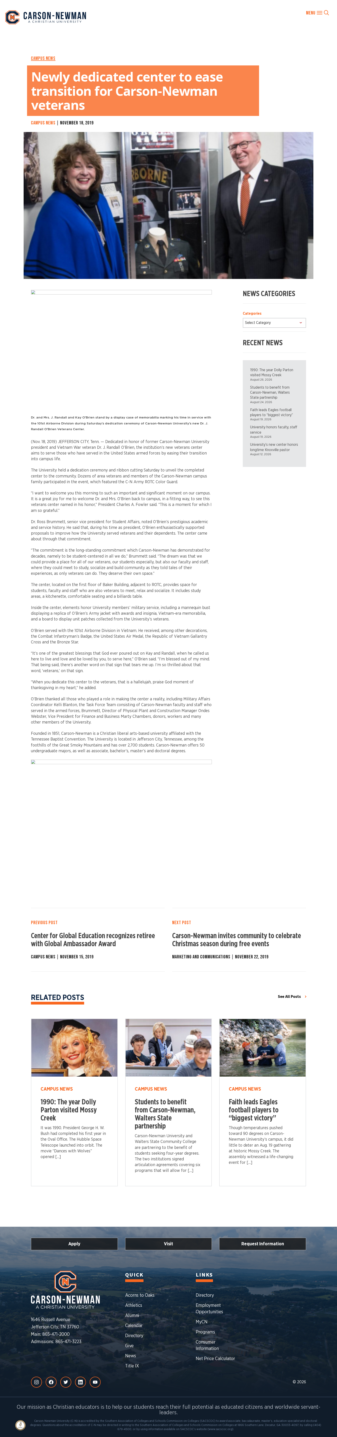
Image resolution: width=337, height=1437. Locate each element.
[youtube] (95, 1382)
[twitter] (65, 1382)
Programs (205, 1332)
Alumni (132, 1315)
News (130, 1356)
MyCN (201, 1322)
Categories (252, 313)
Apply (74, 1244)
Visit (168, 1244)
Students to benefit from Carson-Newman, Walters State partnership (270, 393)
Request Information (262, 1244)
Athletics (133, 1305)
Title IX (132, 1366)
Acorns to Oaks (140, 1295)
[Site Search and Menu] (317, 12)
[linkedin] (80, 1382)
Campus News (43, 58)
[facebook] (51, 1382)
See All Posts (289, 996)
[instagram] (36, 1382)
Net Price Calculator (215, 1358)
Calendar (134, 1325)
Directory (134, 1335)
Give (129, 1346)
